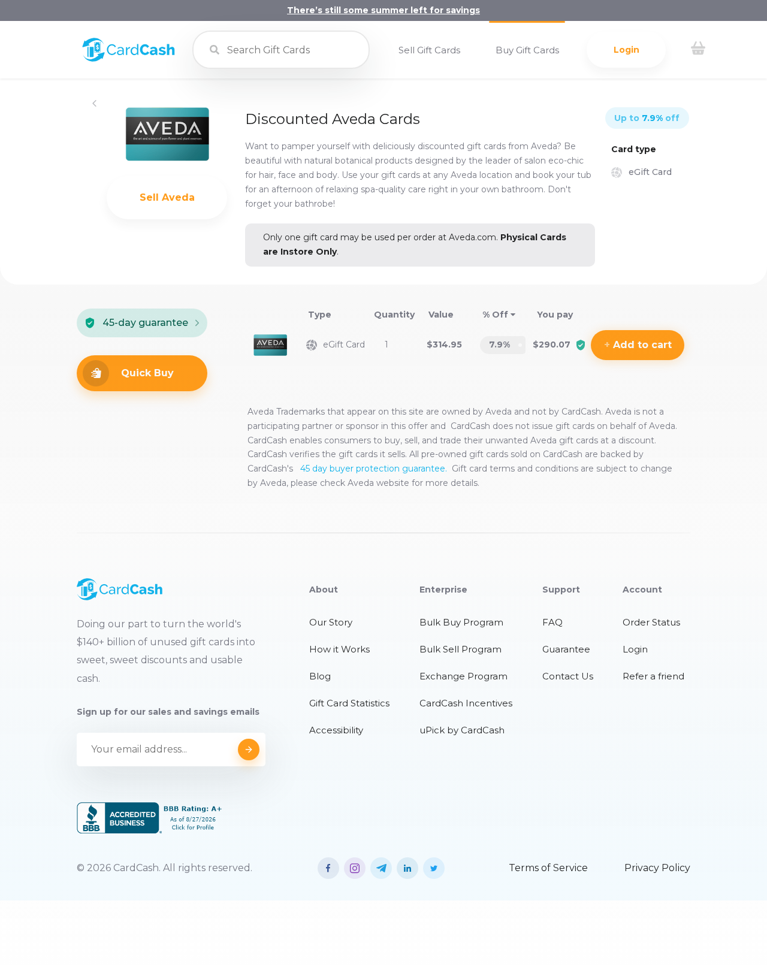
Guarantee (566, 649)
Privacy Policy (657, 868)
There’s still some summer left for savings (383, 10)
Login (626, 49)
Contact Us (567, 676)
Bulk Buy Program (461, 622)
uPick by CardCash (462, 730)
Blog (320, 676)
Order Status (651, 622)
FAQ (552, 622)
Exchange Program (463, 676)
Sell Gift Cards (429, 50)
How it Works (339, 649)
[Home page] (128, 58)
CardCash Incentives (465, 703)
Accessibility (336, 730)
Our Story (330, 622)
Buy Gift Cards (527, 50)
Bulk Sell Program (460, 649)
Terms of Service (548, 868)
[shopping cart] (698, 49)
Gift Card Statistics (349, 703)
